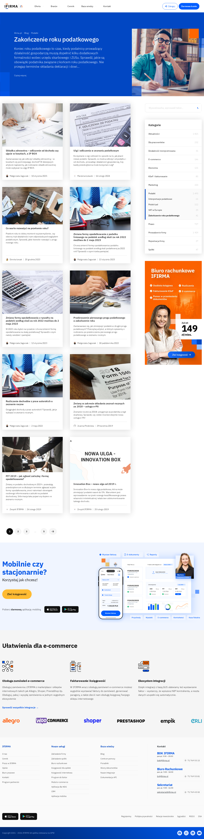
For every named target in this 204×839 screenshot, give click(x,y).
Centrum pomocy (108, 758)
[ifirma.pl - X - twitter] (186, 833)
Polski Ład (153, 204)
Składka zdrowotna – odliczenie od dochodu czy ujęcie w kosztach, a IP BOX (32, 152)
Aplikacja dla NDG (59, 787)
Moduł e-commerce (59, 782)
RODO (191, 816)
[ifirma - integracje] (11, 721)
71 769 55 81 (194, 776)
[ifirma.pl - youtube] (199, 833)
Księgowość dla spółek (61, 768)
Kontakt (5, 777)
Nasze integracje (108, 772)
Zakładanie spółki (59, 758)
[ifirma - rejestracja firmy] (52, 721)
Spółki (151, 249)
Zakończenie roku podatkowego (164, 215)
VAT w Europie (155, 210)
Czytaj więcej (20, 75)
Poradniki (105, 763)
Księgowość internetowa (61, 772)
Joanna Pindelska (85, 426)
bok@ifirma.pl (163, 760)
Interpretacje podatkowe (160, 199)
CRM (53, 791)
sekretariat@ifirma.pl (166, 792)
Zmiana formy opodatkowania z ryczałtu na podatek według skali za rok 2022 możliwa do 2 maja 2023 (32, 320)
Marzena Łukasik (85, 176)
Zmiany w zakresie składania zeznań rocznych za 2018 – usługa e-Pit (98, 405)
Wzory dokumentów (109, 768)
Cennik (5, 758)
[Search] (197, 108)
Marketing (153, 185)
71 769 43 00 (194, 792)
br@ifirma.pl (162, 776)
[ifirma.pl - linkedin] (192, 833)
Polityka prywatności (143, 816)
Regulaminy (126, 816)
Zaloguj (171, 6)
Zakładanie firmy (58, 754)
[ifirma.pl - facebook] (179, 833)
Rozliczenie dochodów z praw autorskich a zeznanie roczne (29, 403)
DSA (200, 816)
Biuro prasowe (8, 772)
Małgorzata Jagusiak (19, 176)
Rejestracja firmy (156, 241)
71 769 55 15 (194, 760)
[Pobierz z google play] (70, 609)
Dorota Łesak (16, 259)
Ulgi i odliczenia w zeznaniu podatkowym (96, 150)
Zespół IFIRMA (17, 509)
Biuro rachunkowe (59, 763)
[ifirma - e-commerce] (168, 721)
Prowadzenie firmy (157, 232)
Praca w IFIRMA (9, 763)
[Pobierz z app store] (52, 609)
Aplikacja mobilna (58, 796)
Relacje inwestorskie (165, 816)
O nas (4, 754)
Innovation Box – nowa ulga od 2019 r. (94, 483)
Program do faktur (59, 777)
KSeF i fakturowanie (158, 176)
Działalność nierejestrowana (161, 151)
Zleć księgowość (17, 594)
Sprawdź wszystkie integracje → (20, 707)
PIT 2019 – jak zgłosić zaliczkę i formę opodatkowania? (27, 478)
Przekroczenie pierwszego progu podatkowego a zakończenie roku (99, 319)
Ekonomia (153, 168)
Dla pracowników (156, 142)
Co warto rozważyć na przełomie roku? (27, 228)
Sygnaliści (181, 816)
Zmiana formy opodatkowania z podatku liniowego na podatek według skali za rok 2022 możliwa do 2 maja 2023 (99, 237)
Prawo (151, 224)
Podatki (152, 193)
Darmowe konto (189, 6)
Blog (102, 754)
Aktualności (154, 133)
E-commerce (154, 159)
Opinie (5, 768)
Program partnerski (10, 782)
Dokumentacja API (109, 777)
